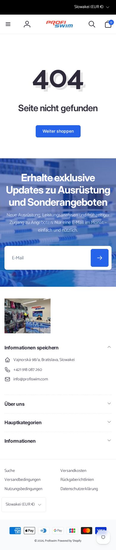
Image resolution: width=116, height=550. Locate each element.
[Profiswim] (27, 332)
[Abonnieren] (100, 258)
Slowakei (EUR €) (89, 7)
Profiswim (51, 540)
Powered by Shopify (69, 540)
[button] (8, 24)
